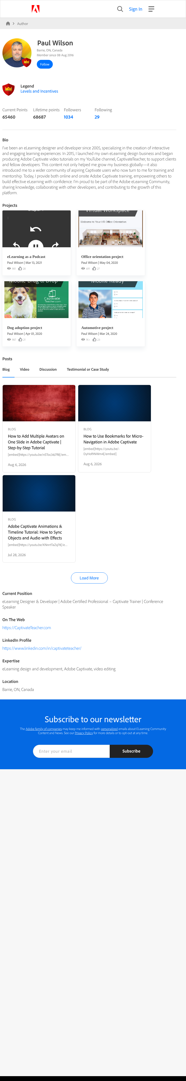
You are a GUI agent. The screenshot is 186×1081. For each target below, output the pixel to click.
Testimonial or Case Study (88, 369)
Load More (89, 578)
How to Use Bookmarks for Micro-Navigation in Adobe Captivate (114, 439)
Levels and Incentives (39, 91)
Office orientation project (102, 257)
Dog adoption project (24, 328)
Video (24, 369)
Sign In (135, 9)
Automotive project (97, 328)
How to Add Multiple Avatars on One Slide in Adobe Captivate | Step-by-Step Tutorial (36, 441)
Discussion (48, 369)
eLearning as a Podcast (26, 257)
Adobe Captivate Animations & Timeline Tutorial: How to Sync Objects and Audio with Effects (35, 532)
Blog (6, 369)
